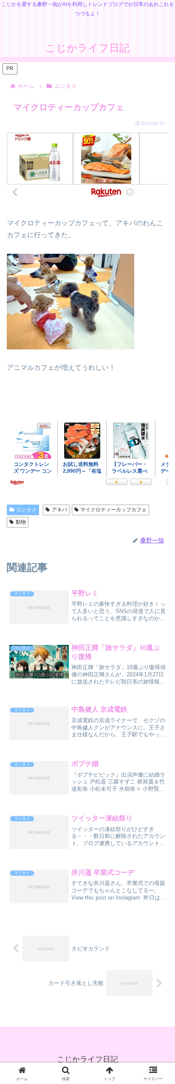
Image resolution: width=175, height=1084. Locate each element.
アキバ (59, 510)
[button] (156, 1036)
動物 (21, 522)
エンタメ (26, 510)
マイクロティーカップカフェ (113, 510)
